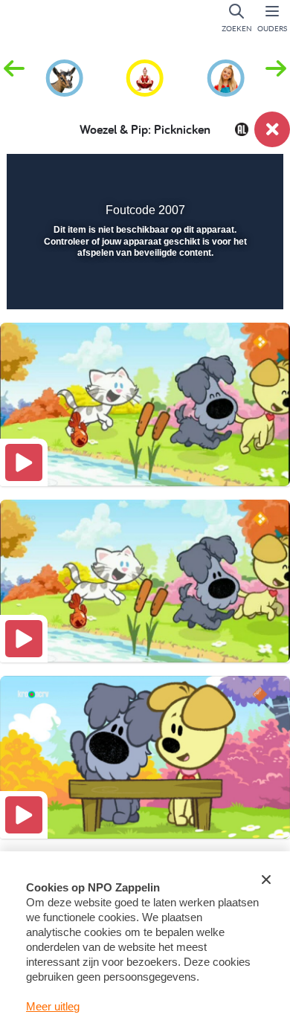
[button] (275, 76)
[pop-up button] (197, 175)
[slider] (143, 288)
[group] (64, 76)
